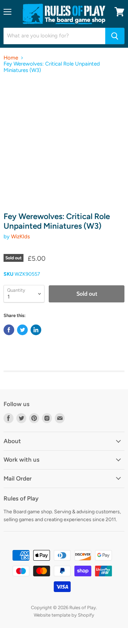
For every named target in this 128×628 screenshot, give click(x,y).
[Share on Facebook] (9, 330)
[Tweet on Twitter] (22, 330)
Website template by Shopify (64, 615)
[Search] (114, 36)
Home (11, 58)
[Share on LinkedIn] (36, 330)
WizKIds (20, 236)
